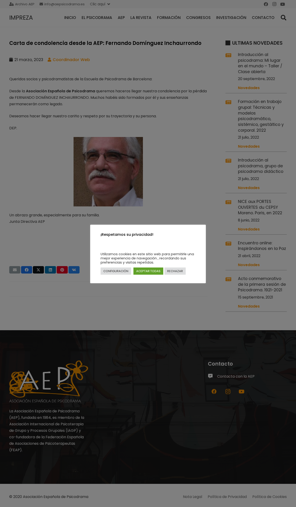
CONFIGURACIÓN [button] (115, 271)
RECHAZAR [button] (175, 271)
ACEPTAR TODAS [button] (148, 271)
